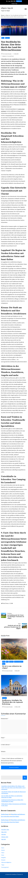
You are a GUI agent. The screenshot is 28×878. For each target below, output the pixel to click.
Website (3, 751)
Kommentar (4, 718)
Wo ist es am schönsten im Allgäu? (11, 667)
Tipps (3, 664)
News (3, 38)
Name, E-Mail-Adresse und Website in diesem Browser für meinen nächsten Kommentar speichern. (12, 761)
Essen (2, 848)
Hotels (3, 850)
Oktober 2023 (4, 837)
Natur (3, 661)
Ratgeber (7, 38)
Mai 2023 (3, 839)
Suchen (25, 778)
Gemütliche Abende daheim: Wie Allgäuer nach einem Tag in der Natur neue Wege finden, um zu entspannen (13, 787)
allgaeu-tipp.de (7, 8)
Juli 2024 (3, 834)
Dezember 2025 (5, 829)
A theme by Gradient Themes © (14, 874)
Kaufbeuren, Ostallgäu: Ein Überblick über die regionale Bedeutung (12, 702)
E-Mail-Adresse (5, 744)
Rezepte (3, 860)
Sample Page (14, 3)
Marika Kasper (5, 814)
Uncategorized (4, 867)
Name (3, 737)
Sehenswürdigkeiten (18, 661)
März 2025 (4, 832)
